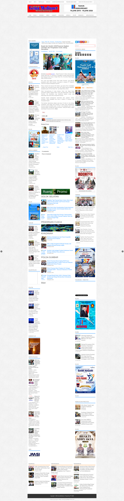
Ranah (35, 15)
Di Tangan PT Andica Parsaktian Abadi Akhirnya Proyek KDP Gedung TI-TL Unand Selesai (87, 113)
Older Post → (71, 147)
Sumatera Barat (58, 41)
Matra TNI (47, 41)
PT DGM (72, 495)
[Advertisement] (62, 28)
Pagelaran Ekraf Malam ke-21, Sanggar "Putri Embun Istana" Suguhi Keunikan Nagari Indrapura (68, 137)
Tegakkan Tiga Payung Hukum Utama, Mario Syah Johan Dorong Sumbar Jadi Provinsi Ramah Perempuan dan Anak (60, 202)
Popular (78, 87)
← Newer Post (45, 147)
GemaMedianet (61, 495)
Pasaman (52, 41)
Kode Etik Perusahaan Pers (86, 1)
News (48, 15)
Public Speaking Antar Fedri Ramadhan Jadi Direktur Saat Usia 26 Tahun (42, 468)
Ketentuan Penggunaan (58, 1)
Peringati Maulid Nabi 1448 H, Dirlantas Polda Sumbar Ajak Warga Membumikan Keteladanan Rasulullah (59, 277)
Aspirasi (68, 15)
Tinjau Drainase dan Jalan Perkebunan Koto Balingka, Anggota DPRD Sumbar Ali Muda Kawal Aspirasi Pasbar (34, 176)
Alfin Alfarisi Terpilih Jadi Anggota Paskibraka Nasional (87, 407)
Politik (74, 15)
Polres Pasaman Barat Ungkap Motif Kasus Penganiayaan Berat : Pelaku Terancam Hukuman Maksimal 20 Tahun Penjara (60, 262)
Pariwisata (81, 15)
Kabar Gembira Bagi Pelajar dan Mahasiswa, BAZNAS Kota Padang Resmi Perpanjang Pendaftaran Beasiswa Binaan (84, 487)
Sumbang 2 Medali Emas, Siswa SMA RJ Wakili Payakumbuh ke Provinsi (87, 414)
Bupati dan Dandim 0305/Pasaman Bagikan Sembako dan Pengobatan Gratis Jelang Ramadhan (55, 47)
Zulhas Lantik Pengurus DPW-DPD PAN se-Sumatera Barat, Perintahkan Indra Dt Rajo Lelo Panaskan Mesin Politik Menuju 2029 (34, 324)
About (30, 1)
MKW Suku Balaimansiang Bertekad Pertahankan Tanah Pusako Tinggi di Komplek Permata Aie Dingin (87, 103)
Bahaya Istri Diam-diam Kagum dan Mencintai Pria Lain (37, 399)
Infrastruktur (90, 15)
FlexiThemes (56, 499)
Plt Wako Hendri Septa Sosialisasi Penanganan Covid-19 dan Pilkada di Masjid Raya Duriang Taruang (60, 139)
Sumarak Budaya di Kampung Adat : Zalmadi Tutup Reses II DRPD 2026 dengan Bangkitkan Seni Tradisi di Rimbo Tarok (61, 469)
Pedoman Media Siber (71, 1)
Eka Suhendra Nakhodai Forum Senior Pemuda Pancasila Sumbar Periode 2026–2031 (88, 124)
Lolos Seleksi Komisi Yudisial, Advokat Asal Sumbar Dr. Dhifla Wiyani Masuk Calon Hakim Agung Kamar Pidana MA (88, 92)
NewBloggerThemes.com (69, 499)
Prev (1, 251)
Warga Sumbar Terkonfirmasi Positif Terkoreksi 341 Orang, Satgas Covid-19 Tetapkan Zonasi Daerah (45, 139)
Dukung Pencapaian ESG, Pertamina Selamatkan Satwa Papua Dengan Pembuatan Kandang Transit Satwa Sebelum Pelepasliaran (85, 347)
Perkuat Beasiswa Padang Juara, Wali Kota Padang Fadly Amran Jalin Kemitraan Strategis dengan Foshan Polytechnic (84, 477)
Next (122, 251)
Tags (83, 87)
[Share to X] (45, 116)
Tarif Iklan (41, 1)
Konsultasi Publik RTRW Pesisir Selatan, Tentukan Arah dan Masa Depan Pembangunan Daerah (88, 155)
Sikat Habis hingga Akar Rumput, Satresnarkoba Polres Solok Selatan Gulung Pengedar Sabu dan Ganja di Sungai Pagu (59, 216)
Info (35, 1)
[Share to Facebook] (46, 116)
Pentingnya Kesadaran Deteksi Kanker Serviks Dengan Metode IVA (88, 145)
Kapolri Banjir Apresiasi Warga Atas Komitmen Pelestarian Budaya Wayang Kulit (65, 478)
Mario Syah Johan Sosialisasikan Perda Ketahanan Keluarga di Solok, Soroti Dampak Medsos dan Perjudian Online (60, 209)
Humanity (54, 15)
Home (30, 15)
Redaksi (48, 1)
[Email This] (42, 116)
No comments (59, 51)
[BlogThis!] (44, 116)
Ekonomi (41, 15)
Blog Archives (89, 87)
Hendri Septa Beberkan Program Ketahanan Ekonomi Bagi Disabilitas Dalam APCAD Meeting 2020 (52, 139)
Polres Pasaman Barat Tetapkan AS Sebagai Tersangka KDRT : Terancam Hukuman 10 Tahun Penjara (59, 270)
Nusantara (61, 15)
